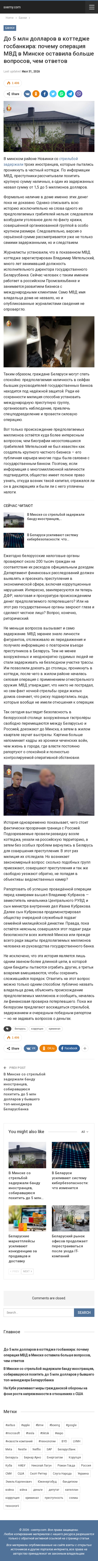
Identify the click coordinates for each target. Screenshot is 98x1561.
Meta (8, 1449)
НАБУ (21, 1465)
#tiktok (44, 1433)
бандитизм (70, 1481)
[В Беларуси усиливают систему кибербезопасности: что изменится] (14, 540)
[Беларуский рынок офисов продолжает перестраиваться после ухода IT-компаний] (70, 1218)
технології (12, 1506)
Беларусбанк (66, 1449)
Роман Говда (66, 1465)
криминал (54, 1028)
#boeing (54, 1425)
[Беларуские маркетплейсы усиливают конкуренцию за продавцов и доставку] (27, 1218)
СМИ (8, 1473)
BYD (64, 1441)
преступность (54, 1498)
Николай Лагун (41, 1465)
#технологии (47, 1441)
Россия (86, 1465)
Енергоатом (55, 1457)
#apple (25, 1425)
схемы (73, 1498)
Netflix (37, 1449)
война (9, 1489)
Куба (8, 1465)
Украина (83, 1473)
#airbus (10, 1425)
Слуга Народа (62, 1473)
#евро (59, 1433)
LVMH (76, 1441)
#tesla (30, 1433)
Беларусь (20, 1028)
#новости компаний (19, 1441)
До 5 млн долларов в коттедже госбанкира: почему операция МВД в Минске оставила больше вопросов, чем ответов (47, 1355)
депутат (54, 1489)
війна (23, 1489)
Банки (10, 28)
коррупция (37, 1028)
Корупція (75, 1457)
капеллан (71, 1489)
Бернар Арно (32, 1457)
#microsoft (12, 1433)
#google (71, 1425)
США (21, 1473)
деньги (38, 1489)
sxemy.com (12, 7)
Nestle (22, 1449)
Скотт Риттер (38, 1473)
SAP (49, 1449)
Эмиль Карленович (18, 1481)
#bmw (40, 1425)
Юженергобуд (47, 1481)
